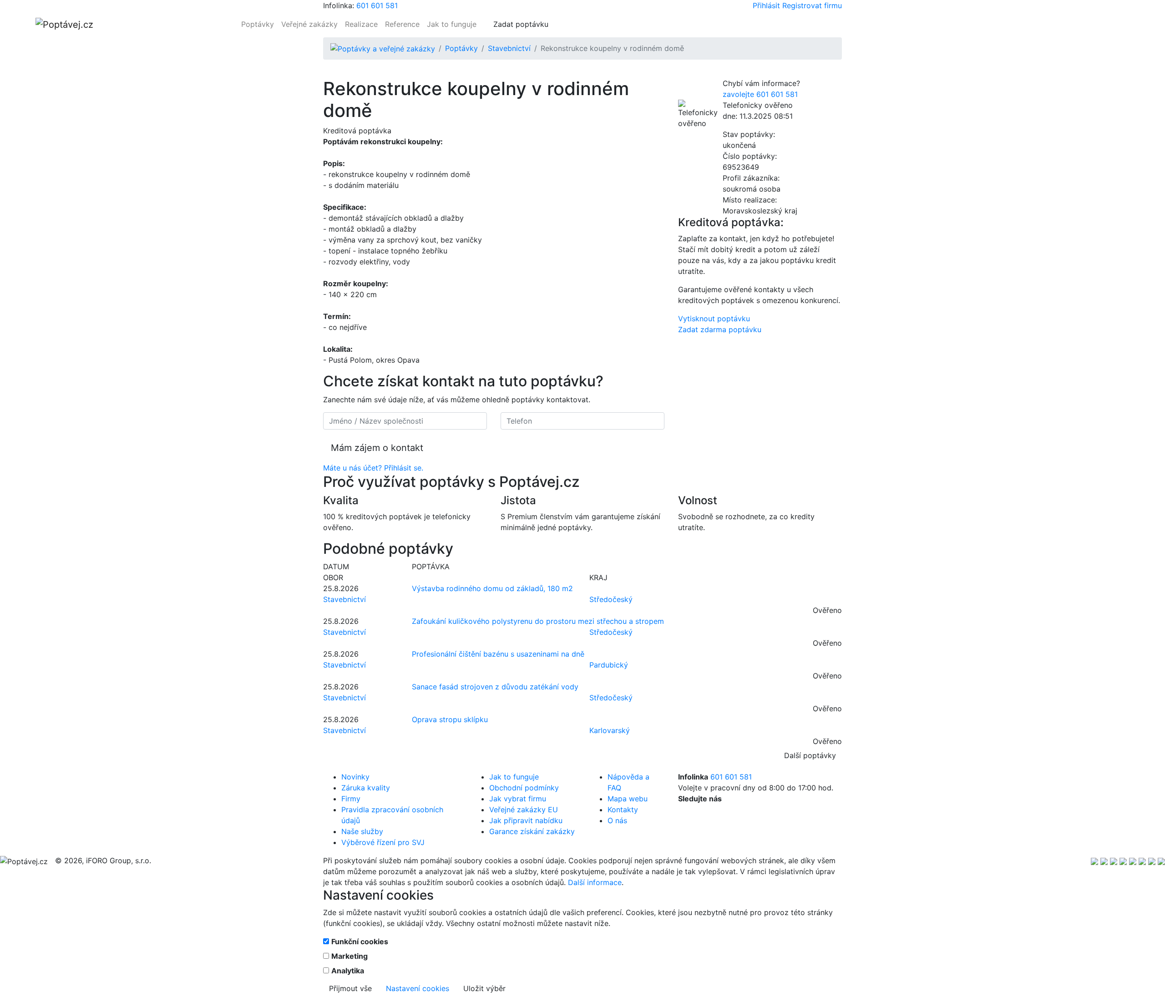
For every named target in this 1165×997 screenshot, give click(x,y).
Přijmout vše (350, 988)
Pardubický (608, 664)
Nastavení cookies (417, 988)
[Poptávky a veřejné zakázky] (382, 48)
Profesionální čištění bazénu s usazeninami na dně (498, 653)
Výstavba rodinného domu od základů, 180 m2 (492, 588)
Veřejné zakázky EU (523, 809)
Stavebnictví (509, 48)
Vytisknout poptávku (714, 318)
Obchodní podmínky (524, 787)
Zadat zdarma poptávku (719, 329)
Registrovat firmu (812, 5)
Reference (402, 24)
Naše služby (362, 831)
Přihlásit (766, 5)
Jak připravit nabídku (525, 820)
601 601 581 (377, 5)
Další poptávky (810, 755)
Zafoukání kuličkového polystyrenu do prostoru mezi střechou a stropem (538, 621)
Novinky (355, 776)
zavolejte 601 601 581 (760, 94)
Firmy (350, 798)
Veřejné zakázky (309, 24)
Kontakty (623, 809)
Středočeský (611, 599)
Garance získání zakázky (532, 831)
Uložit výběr (484, 988)
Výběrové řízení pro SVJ (383, 842)
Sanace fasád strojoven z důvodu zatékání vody (495, 686)
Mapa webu (628, 798)
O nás (617, 820)
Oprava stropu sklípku (450, 719)
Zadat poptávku (520, 24)
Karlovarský (609, 730)
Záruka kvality (365, 787)
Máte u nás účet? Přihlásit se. (373, 467)
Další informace (595, 882)
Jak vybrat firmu (517, 798)
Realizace (361, 24)
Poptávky (257, 24)
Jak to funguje (451, 24)
